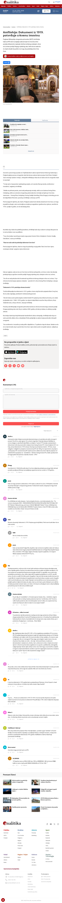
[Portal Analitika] (12, 823)
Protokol (5, 838)
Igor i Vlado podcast (45, 876)
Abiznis (28, 6)
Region (19, 857)
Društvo (15, 6)
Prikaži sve (31, 151)
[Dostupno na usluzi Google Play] (22, 352)
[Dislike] (12, 456)
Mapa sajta (30, 889)
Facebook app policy (32, 892)
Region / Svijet (44, 6)
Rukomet (48, 838)
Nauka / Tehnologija (50, 855)
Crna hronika (22, 6)
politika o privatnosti (43, 414)
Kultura (51, 6)
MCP (5, 335)
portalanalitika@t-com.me (14, 883)
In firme (47, 859)
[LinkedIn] (22, 365)
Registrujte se (37, 426)
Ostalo (47, 850)
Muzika (33, 860)
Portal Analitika (6, 27)
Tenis (47, 845)
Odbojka (48, 843)
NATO (5, 835)
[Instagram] (9, 365)
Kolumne (57, 6)
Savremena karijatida (11, 869)
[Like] (8, 456)
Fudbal (47, 833)
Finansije (34, 833)
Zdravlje (19, 843)
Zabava (5, 860)
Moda (5, 862)
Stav (19, 833)
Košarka (47, 835)
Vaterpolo (48, 840)
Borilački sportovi (50, 848)
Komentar (6, 833)
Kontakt (29, 881)
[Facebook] (5, 365)
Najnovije (3, 6)
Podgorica (20, 838)
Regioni (19, 840)
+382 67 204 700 (11, 880)
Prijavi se (31, 424)
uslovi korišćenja (52, 414)
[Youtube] (18, 365)
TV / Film (34, 862)
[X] (14, 365)
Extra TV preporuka (45, 879)
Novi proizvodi (49, 861)
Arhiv (29, 879)
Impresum (30, 876)
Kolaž (38, 6)
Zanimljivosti (7, 857)
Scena (33, 857)
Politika (9, 6)
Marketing (34, 835)
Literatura (34, 865)
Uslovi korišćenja (32, 886)
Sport (33, 6)
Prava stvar (20, 845)
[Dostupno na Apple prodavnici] (10, 352)
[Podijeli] (39, 11)
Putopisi (19, 848)
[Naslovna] (3, 900)
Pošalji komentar (31, 411)
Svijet (19, 860)
